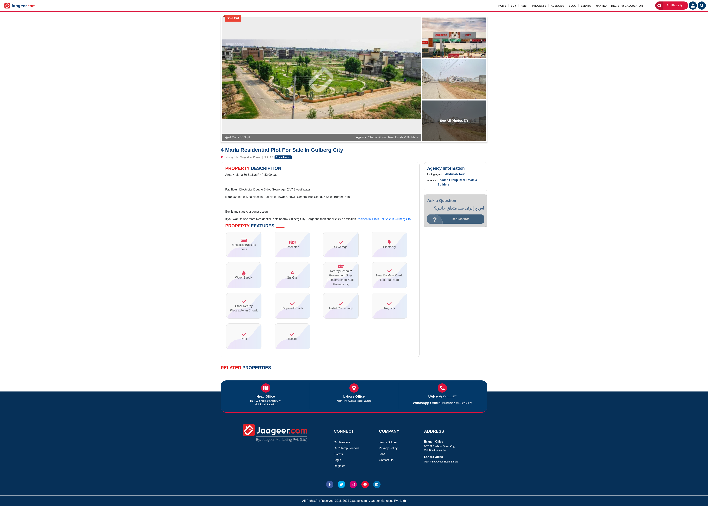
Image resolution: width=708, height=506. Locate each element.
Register (339, 465)
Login (337, 460)
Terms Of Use (388, 442)
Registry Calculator (627, 5)
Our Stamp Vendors (346, 448)
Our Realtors (342, 442)
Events (586, 5)
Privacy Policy (388, 448)
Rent (524, 5)
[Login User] (693, 5)
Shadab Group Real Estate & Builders (393, 137)
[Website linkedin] (377, 484)
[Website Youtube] (365, 484)
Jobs (382, 454)
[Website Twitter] (341, 484)
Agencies (557, 5)
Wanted (601, 5)
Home (502, 5)
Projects (539, 5)
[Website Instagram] (353, 484)
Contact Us (386, 460)
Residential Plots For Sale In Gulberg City (384, 219)
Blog (572, 5)
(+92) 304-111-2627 (446, 396)
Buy (513, 5)
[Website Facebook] (329, 484)
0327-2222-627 (464, 403)
